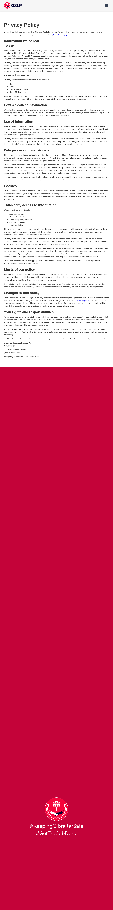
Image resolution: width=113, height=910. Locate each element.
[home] (7, 5)
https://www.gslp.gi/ (61, 35)
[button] (106, 5)
